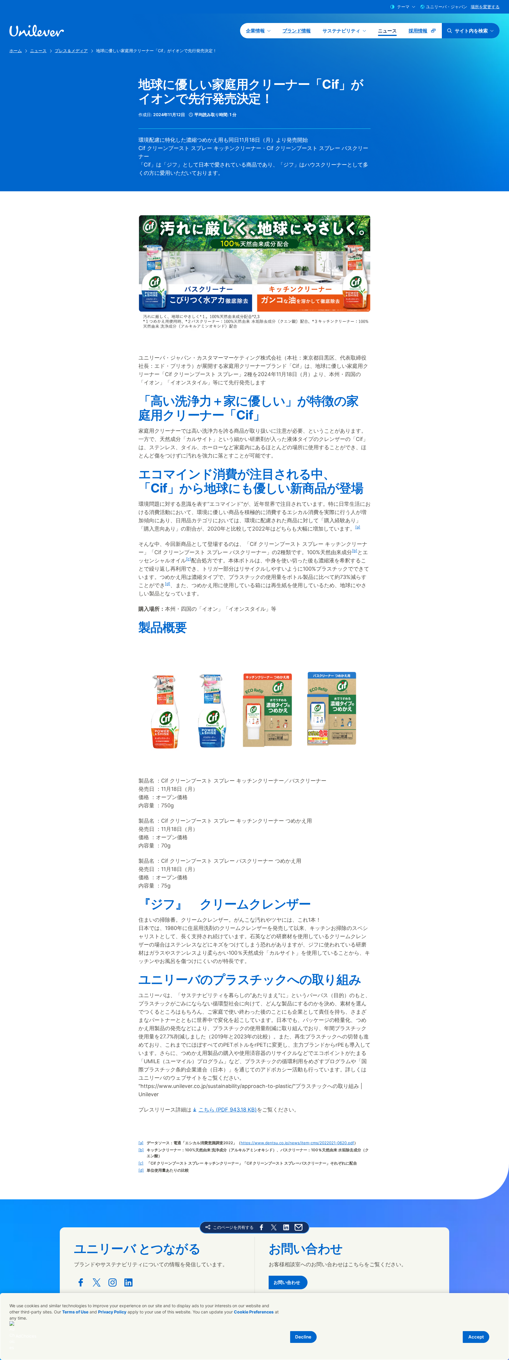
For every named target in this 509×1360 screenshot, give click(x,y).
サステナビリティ (341, 31)
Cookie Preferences (254, 1311)
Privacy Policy (112, 1311)
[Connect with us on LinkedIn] (128, 1282)
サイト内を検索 (471, 31)
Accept (476, 1337)
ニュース (387, 31)
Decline (303, 1337)
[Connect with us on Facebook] (81, 1282)
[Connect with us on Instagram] (112, 1282)
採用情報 (425, 33)
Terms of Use (75, 1311)
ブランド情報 (296, 31)
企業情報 (255, 31)
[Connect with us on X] (97, 1282)
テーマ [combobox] (403, 6)
